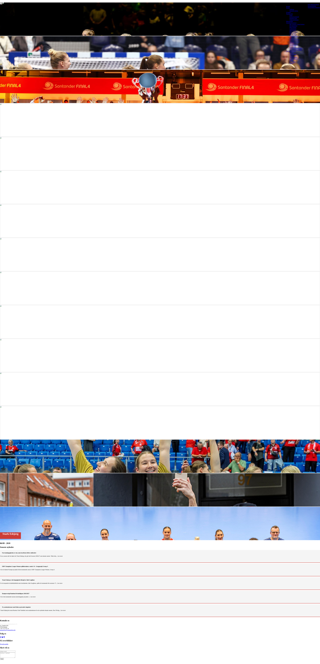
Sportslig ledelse (294, 11)
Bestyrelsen (293, 62)
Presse (291, 60)
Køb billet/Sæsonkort (313, 4)
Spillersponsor (293, 38)
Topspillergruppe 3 (294, 42)
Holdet (288, 8)
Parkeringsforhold (294, 17)
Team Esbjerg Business (314, 7)
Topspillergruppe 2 (294, 41)
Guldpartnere (293, 29)
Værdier (292, 53)
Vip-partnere (293, 33)
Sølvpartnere (293, 30)
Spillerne (292, 9)
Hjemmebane (293, 54)
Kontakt (292, 63)
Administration (293, 57)
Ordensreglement (294, 20)
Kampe (288, 6)
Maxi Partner (293, 27)
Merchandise (289, 21)
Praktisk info (289, 14)
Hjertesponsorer (294, 36)
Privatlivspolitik (4, 644)
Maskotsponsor (294, 45)
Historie (292, 56)
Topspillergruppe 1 (294, 39)
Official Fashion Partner (296, 48)
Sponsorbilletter (312, 6)
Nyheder (288, 12)
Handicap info (293, 18)
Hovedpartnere (293, 26)
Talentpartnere (293, 35)
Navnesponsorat (294, 44)
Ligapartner (293, 47)
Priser (291, 15)
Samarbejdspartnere (291, 23)
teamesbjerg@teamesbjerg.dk (7, 630)
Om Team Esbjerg (291, 51)
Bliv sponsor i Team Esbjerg (297, 24)
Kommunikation (294, 59)
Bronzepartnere (294, 32)
